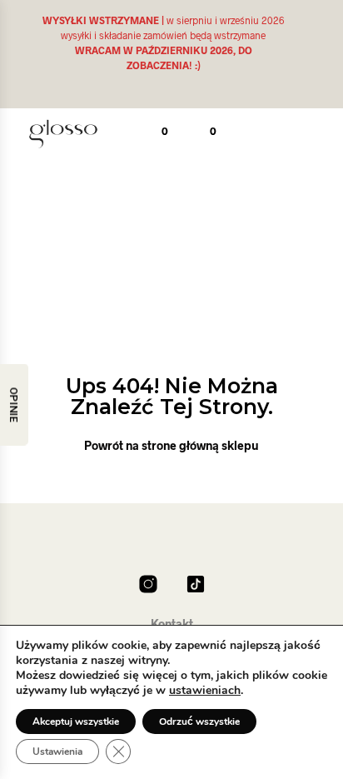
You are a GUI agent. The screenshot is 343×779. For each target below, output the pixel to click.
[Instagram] (148, 584)
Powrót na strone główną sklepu (171, 445)
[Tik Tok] (196, 584)
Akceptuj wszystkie (75, 721)
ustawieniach (205, 690)
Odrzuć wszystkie (199, 721)
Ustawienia (57, 751)
